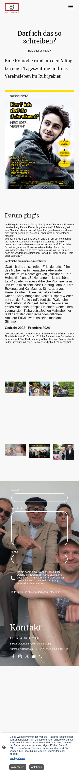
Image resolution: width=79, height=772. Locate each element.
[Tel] (41, 656)
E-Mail (14, 551)
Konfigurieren (17, 758)
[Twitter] (27, 656)
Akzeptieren (17, 767)
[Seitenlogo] (12, 8)
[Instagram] (20, 656)
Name (15, 490)
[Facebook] (13, 656)
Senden (39, 600)
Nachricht (16, 508)
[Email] (34, 656)
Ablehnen (36, 767)
